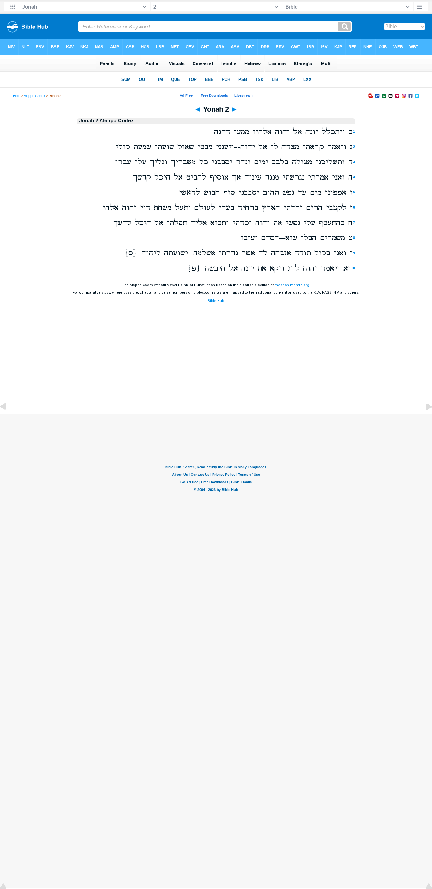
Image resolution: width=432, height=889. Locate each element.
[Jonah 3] (424, 421)
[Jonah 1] (8, 421)
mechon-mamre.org (292, 285)
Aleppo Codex (34, 96)
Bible (16, 96)
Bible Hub (216, 301)
